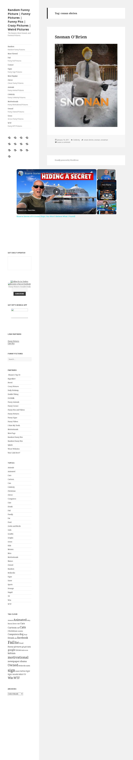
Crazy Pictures (13, 386)
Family (10, 514)
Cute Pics (11, 343)
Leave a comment (63, 142)
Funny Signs (12, 418)
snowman (104, 140)
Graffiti (10, 534)
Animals (16, 88)
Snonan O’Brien (71, 37)
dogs (25, 634)
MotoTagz (11, 433)
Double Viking (13, 394)
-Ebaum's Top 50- (14, 375)
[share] (91, 172)
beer (15, 623)
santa (28, 666)
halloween (24, 650)
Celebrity (16, 96)
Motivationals (18, 103)
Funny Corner (13, 406)
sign (11, 670)
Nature (10, 561)
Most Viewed (13, 54)
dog (21, 634)
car (18, 623)
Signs (15, 70)
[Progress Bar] (106, 176)
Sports (10, 584)
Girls (9, 530)
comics (20, 631)
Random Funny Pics (15, 437)
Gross (16, 117)
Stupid (10, 592)
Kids (9, 546)
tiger (28, 671)
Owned (16, 110)
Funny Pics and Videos (16, 410)
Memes (11, 549)
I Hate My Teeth (14, 425)
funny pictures (14, 646)
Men (9, 553)
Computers (12, 499)
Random (16, 48)
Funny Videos (13, 421)
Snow (10, 580)
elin (15, 638)
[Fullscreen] (113, 178)
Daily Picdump (13, 390)
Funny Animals (13, 402)
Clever (16, 81)
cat (18, 627)
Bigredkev (12, 379)
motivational (18, 657)
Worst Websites (14, 449)
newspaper (13, 661)
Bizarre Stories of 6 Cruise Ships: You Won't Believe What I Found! (56, 173)
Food (9, 522)
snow (18, 671)
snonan (97, 140)
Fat (9, 518)
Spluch (10, 445)
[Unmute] (101, 178)
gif (23, 647)
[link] (20, 173)
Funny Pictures (13, 341)
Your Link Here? (14, 453)
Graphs (10, 538)
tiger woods (13, 674)
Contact (11, 65)
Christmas (12, 491)
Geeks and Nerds (14, 526)
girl (25, 647)
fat (17, 643)
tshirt (21, 674)
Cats (9, 483)
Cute (9, 503)
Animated (11, 471)
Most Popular (13, 76)
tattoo (23, 671)
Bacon (10, 624)
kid (9, 653)
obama (23, 661)
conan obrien (89, 140)
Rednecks (11, 573)
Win (9, 600)
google (11, 649)
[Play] (98, 178)
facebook (22, 637)
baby (28, 620)
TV (9, 596)
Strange (11, 588)
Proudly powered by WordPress (66, 160)
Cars (9, 475)
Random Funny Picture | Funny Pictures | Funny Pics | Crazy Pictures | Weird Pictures (19, 19)
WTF (15, 124)
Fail (14, 59)
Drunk (10, 506)
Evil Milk (11, 398)
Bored (10, 382)
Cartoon (11, 479)
